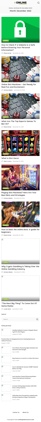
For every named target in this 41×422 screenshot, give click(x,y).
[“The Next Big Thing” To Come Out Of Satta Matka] (20, 288)
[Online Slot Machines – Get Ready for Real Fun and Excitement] (20, 69)
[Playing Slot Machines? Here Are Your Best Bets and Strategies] (20, 177)
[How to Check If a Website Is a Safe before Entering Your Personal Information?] (20, 30)
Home (11, 8)
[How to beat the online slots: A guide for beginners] (20, 214)
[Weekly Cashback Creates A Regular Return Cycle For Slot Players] (6, 332)
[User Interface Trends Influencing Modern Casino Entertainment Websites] (6, 378)
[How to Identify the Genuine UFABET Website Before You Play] (6, 368)
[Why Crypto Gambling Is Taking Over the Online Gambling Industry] (20, 251)
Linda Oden (7, 309)
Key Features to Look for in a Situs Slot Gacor (25, 358)
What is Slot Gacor (10, 158)
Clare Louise (7, 161)
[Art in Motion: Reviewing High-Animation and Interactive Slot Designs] (6, 349)
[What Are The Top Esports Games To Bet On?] (20, 106)
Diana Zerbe (7, 53)
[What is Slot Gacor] (20, 143)
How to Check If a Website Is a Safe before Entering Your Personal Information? (18, 47)
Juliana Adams (8, 90)
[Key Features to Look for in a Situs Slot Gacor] (6, 359)
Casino (6, 40)
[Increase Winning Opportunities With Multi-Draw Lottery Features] (6, 388)
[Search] (38, 3)
